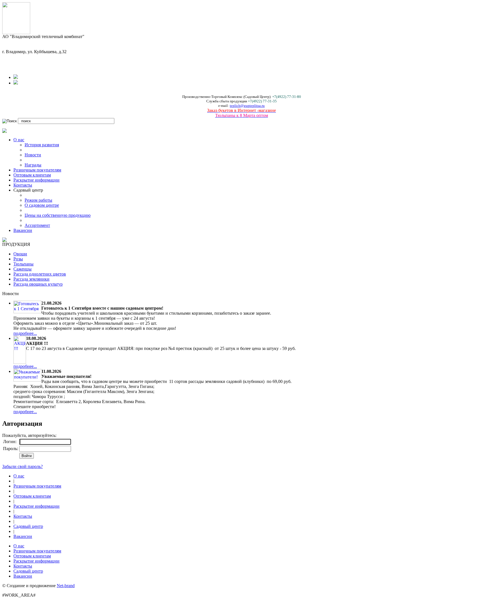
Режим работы (38, 200)
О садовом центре (42, 205)
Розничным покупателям (37, 170)
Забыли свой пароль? (22, 466)
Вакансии (22, 230)
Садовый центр (28, 526)
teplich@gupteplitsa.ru (247, 105)
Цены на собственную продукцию (58, 215)
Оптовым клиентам (32, 175)
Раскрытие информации (36, 180)
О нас (18, 139)
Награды (33, 165)
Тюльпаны (23, 264)
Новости (33, 154)
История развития (42, 144)
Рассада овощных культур (38, 284)
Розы (18, 259)
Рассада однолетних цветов (39, 274)
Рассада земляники (31, 279)
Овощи (20, 253)
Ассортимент (37, 225)
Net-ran (66, 585)
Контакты (22, 185)
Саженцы (22, 269)
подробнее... (25, 333)
